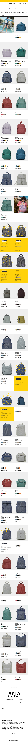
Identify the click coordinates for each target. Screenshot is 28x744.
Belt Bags (13, 12)
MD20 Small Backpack (4, 87)
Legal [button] (2, 715)
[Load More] (14, 687)
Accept (13, 733)
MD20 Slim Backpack (4, 189)
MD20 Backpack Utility (4, 466)
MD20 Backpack (17, 573)
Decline (13, 737)
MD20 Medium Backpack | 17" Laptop (5, 517)
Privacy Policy (12, 730)
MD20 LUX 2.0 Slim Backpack (4, 275)
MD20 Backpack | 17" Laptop (19, 517)
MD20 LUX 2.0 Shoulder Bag (4, 244)
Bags (2, 12)
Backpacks (7, 12)
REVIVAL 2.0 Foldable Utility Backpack (20, 35)
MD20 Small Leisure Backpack (6, 547)
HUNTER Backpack (3, 327)
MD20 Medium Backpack (5, 353)
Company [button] (3, 708)
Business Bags (20, 12)
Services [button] (3, 711)
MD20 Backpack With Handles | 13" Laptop (21, 624)
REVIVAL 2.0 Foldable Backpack (5, 138)
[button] (1, 3)
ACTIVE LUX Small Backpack (4, 302)
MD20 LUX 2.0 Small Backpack (18, 244)
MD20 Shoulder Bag (18, 651)
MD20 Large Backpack (4, 440)
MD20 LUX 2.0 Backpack (18, 275)
